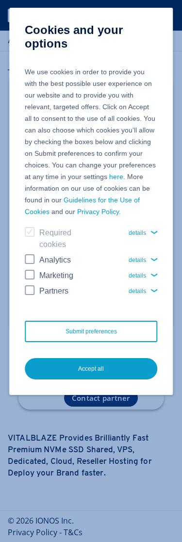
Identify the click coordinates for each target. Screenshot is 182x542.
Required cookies (55, 238)
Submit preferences (91, 331)
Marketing (56, 275)
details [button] (137, 233)
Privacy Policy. (99, 211)
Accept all (91, 368)
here (116, 177)
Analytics (55, 260)
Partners (53, 291)
